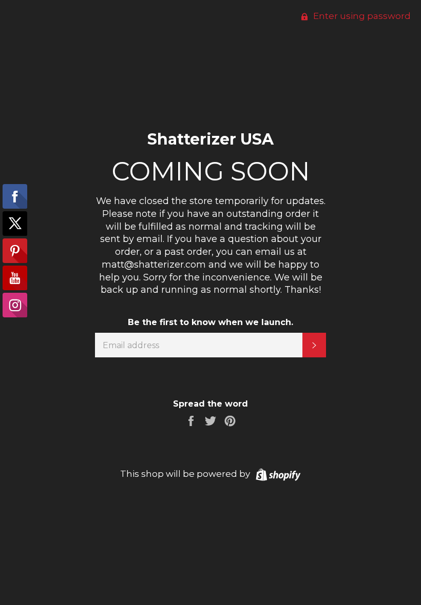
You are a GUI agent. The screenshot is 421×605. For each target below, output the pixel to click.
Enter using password (361, 16)
